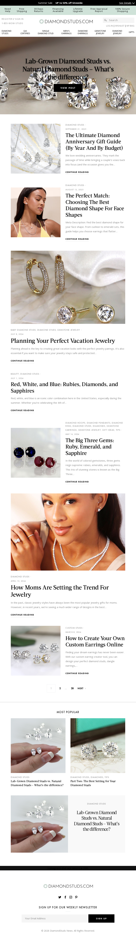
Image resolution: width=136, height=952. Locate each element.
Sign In (19, 18)
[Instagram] (71, 897)
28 (72, 688)
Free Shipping (22, 10)
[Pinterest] (76, 897)
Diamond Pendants (98, 423)
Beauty (15, 374)
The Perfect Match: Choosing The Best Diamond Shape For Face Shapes (95, 205)
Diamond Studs (75, 125)
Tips (118, 430)
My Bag (130, 25)
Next (81, 688)
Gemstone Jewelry (68, 330)
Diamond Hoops (75, 423)
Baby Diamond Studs (23, 330)
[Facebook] (65, 897)
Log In (109, 25)
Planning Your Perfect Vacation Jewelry (63, 340)
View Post (68, 88)
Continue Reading (77, 172)
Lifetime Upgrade (78, 10)
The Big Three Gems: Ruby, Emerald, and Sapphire (90, 446)
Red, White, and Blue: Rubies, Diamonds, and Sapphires (64, 387)
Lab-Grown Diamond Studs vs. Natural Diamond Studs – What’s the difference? (67, 69)
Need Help (8, 10)
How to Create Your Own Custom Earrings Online (95, 641)
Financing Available (58, 10)
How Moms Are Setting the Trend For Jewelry (60, 591)
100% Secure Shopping (122, 10)
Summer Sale (45, 2)
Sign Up (101, 918)
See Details (125, 2)
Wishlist (120, 25)
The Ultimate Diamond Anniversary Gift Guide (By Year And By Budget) (94, 141)
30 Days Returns (38, 10)
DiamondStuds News (61, 930)
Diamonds (99, 426)
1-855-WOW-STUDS (12, 23)
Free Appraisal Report (99, 10)
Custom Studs (74, 628)
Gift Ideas (108, 430)
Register (7, 18)
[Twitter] (60, 897)
